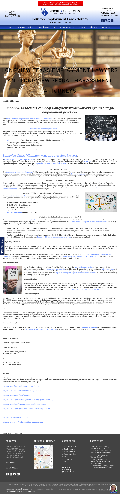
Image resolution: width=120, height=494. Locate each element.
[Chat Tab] (60, 247)
